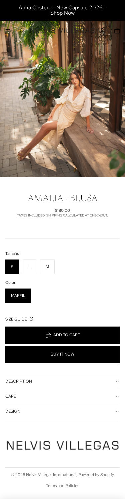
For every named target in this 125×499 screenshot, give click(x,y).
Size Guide (16, 319)
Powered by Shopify (96, 474)
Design (12, 411)
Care (10, 396)
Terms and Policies (62, 485)
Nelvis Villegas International (51, 474)
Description (18, 381)
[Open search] (22, 30)
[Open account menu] (102, 30)
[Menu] (7, 30)
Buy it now (62, 354)
